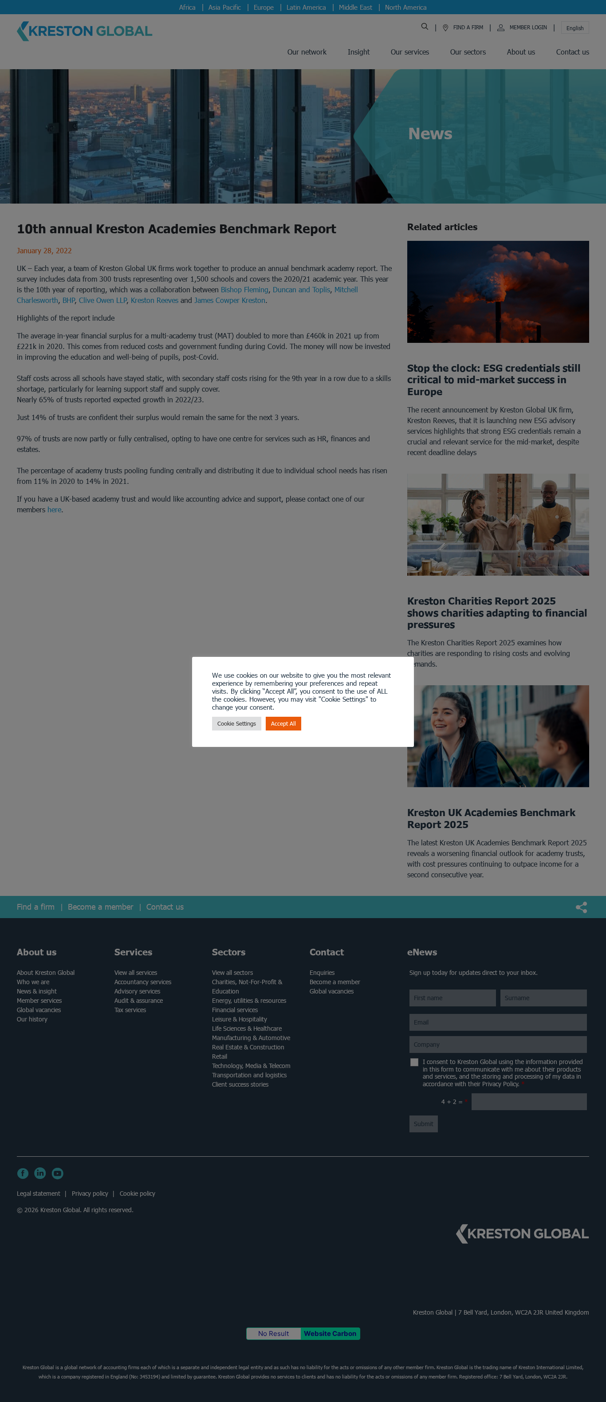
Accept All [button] (283, 723)
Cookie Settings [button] (236, 723)
